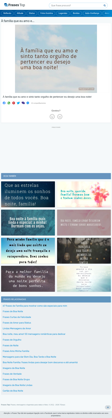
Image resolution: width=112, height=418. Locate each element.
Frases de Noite (10, 345)
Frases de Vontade (12, 374)
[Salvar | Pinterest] (14, 103)
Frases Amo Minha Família (16, 351)
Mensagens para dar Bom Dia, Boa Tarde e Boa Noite (29, 357)
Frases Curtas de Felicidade (17, 317)
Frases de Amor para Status (17, 322)
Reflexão (7, 13)
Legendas (63, 13)
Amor (107, 13)
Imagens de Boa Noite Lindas (17, 385)
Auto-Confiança (92, 13)
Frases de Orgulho (12, 339)
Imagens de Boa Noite (14, 368)
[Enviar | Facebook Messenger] (28, 103)
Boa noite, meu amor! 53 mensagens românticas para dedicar (34, 334)
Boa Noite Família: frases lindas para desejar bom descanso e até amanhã (40, 362)
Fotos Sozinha (46, 13)
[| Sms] (23, 103)
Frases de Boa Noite (13, 311)
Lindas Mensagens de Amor (17, 328)
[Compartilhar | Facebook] (4, 103)
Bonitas (76, 13)
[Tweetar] (18, 103)
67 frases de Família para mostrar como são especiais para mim (35, 306)
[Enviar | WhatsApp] (9, 103)
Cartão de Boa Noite (13, 390)
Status (32, 13)
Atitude (20, 13)
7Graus (62, 405)
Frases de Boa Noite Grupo (16, 379)
